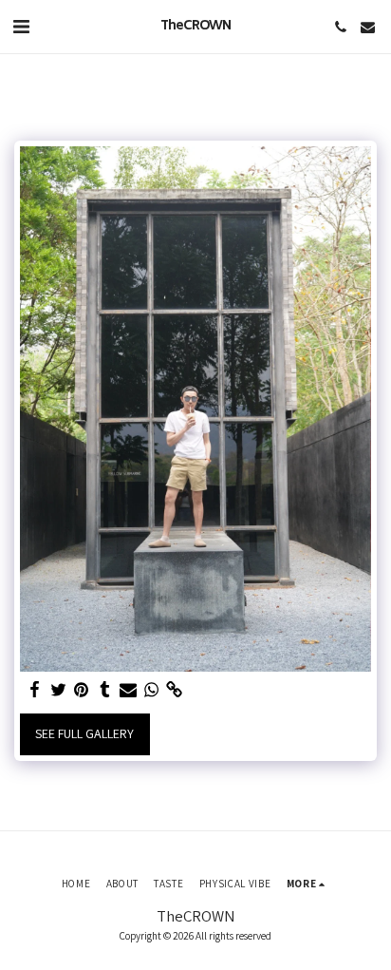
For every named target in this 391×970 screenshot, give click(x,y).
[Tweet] (58, 690)
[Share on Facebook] (35, 690)
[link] (174, 690)
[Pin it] (81, 690)
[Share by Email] (128, 690)
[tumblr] (105, 690)
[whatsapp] (151, 690)
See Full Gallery (84, 733)
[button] (21, 27)
